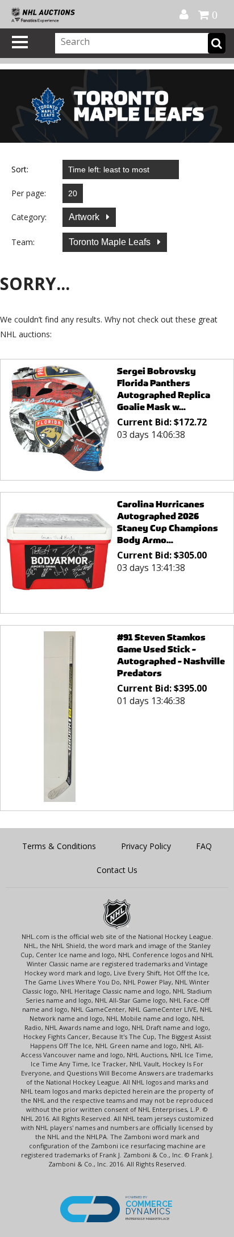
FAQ (204, 846)
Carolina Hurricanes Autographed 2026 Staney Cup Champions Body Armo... (167, 522)
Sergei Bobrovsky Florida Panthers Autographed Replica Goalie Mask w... (163, 389)
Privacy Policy (146, 846)
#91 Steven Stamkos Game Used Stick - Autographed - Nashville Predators (171, 655)
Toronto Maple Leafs (111, 242)
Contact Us (117, 869)
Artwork (85, 217)
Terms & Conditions (59, 846)
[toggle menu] (20, 42)
